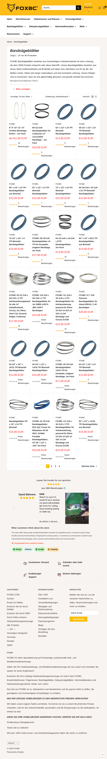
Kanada (10, 641)
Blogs (40, 625)
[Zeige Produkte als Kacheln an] (92, 97)
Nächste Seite (88, 466)
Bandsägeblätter (15, 26)
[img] (53, 484)
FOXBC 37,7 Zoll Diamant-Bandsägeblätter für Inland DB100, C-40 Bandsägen (88, 301)
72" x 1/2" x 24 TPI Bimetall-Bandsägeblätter (64, 190)
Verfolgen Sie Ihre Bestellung (46, 630)
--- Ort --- (11, 629)
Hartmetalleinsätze (64, 26)
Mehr (82, 26)
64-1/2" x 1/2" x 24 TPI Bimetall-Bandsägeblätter (87, 367)
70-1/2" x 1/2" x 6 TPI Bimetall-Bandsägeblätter (17, 241)
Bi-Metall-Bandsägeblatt (21, 85)
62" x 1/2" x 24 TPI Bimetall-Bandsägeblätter (64, 131)
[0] (104, 7)
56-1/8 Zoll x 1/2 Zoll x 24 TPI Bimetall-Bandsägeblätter (88, 190)
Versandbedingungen (48, 602)
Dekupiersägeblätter (39, 26)
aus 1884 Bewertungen (52, 488)
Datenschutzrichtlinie (47, 613)
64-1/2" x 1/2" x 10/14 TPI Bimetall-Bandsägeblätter (18, 367)
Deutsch (11, 743)
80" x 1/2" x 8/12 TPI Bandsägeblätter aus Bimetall (88, 241)
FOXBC (12, 124)
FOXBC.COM (13, 594)
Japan (10, 645)
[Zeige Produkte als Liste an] (96, 97)
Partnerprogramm (46, 621)
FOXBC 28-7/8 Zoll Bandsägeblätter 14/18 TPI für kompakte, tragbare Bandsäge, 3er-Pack (65, 370)
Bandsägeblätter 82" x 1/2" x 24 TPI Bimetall (18, 424)
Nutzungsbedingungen (48, 617)
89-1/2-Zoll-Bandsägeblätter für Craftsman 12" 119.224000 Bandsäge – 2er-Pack (41, 135)
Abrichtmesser (23, 19)
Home (9, 42)
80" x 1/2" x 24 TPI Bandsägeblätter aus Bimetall (17, 190)
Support (27, 34)
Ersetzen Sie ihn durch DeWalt (17, 608)
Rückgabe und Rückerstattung (45, 608)
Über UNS (43, 594)
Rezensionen (13, 34)
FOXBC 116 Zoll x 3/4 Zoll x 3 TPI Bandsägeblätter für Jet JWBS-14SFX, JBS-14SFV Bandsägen (41, 303)
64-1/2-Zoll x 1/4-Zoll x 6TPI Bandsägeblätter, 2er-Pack (65, 243)
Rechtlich (42, 636)
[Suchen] (78, 7)
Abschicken (78, 619)
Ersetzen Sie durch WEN (18, 613)
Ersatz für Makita (15, 602)
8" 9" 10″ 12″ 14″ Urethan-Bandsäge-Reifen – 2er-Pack (18, 131)
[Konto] (100, 8)
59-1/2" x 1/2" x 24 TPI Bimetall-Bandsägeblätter (87, 131)
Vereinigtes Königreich (17, 633)
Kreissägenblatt (73, 19)
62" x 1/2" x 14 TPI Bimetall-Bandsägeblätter (40, 190)
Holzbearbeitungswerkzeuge (19, 621)
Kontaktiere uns (45, 598)
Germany (11, 637)
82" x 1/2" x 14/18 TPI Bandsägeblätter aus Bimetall (88, 424)
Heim (9, 19)
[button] (14, 508)
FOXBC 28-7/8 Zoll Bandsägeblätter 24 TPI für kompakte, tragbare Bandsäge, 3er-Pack (41, 244)
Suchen (10, 598)
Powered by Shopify (15, 752)
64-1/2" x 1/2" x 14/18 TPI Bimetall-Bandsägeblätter (41, 367)
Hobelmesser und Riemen (47, 19)
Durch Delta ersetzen (17, 617)
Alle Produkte (13, 625)
